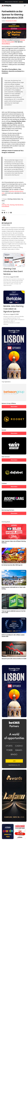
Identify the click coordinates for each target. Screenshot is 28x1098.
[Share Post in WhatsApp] (8, 213)
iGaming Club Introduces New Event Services (13, 271)
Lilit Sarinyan (6, 223)
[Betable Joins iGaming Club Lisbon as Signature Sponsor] (14, 297)
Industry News (16, 199)
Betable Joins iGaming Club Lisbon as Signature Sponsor (13, 309)
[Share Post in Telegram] (11, 213)
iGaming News (6, 522)
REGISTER (21, 1)
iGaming (10, 199)
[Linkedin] (10, 223)
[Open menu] (24, 5)
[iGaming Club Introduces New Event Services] (14, 259)
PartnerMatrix (5, 206)
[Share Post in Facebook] (2, 213)
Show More (14, 406)
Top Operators (6, 382)
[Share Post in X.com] (6, 213)
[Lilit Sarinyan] (4, 221)
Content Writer (6, 225)
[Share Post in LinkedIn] (4, 213)
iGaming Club (5, 205)
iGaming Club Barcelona (16, 205)
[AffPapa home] (6, 5)
